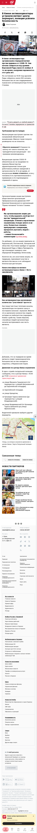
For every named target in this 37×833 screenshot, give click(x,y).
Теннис (7, 737)
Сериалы (7, 694)
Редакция (4, 559)
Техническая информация (27, 567)
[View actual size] (28, 277)
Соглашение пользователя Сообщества (27, 560)
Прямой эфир (9, 603)
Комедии (7, 691)
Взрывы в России (10, 631)
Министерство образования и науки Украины (18, 702)
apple (20, 779)
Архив (21, 579)
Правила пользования (8, 573)
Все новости (9, 596)
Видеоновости (9, 606)
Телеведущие (6, 568)
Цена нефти (8, 664)
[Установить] (18, 820)
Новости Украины (10, 601)
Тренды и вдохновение (12, 724)
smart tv (7, 784)
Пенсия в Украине (10, 676)
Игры (21, 584)
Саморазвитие (9, 709)
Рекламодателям (6, 570)
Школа (7, 704)
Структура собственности (27, 576)
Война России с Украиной (14, 617)
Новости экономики (12, 661)
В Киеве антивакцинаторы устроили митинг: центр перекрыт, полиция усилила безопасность (26, 7)
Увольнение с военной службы (14, 642)
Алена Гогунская (11, 24)
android (7, 779)
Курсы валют (9, 666)
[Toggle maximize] (32, 277)
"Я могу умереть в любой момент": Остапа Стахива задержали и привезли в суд (18, 124)
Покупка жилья (9, 722)
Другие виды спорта (11, 742)
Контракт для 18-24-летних (13, 649)
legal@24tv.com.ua (23, 811)
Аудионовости (9, 608)
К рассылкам (11, 768)
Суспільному (21, 237)
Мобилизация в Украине (13, 639)
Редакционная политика (9, 562)
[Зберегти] (32, 32)
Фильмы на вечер (10, 689)
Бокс (6, 733)
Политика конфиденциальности (8, 577)
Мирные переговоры (11, 624)
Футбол (7, 735)
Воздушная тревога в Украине (14, 626)
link (21, 537)
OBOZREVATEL (14, 28)
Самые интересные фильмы (13, 684)
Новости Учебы (10, 700)
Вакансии (22, 573)
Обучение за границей (11, 711)
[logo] (12, 2)
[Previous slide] (5, 284)
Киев (3, 7)
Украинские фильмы (11, 686)
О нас (3, 556)
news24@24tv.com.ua (8, 530)
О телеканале (6, 565)
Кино (7, 682)
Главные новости (10, 599)
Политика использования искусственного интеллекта (9, 582)
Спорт (7, 730)
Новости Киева (11, 7)
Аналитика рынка (10, 720)
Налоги (7, 673)
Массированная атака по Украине (15, 628)
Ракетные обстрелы (11, 619)
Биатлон (7, 740)
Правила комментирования (25, 564)
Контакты (22, 570)
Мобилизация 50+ (10, 644)
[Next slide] (32, 284)
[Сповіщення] (35, 2)
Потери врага (9, 633)
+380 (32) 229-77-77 (12, 809)
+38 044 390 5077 (25, 530)
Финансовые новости (11, 669)
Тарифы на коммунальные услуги (15, 671)
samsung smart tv (20, 784)
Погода (7, 611)
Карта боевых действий (12, 621)
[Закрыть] (33, 816)
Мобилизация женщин (11, 646)
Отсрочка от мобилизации (13, 651)
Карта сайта (23, 582)
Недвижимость (10, 717)
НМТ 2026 (8, 707)
